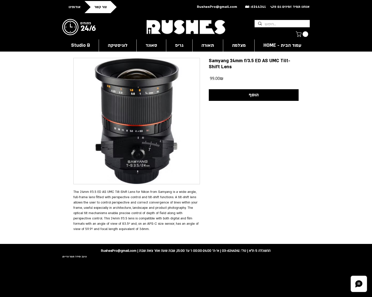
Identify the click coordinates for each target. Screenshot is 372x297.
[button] (302, 34)
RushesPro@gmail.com (217, 7)
